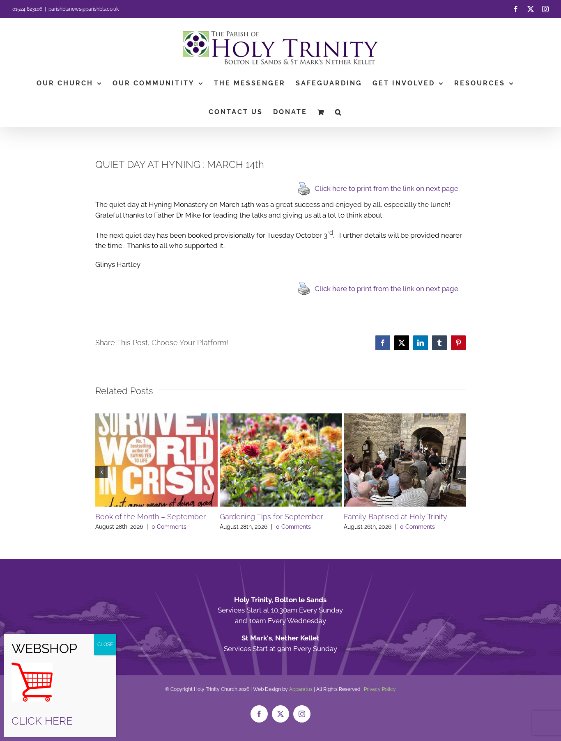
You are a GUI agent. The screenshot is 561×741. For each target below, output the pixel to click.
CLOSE (105, 644)
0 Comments (169, 526)
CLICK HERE (42, 721)
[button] (339, 112)
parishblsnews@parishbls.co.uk (83, 9)
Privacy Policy (380, 689)
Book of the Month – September (150, 516)
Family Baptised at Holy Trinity (395, 516)
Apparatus (301, 689)
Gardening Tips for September (271, 516)
